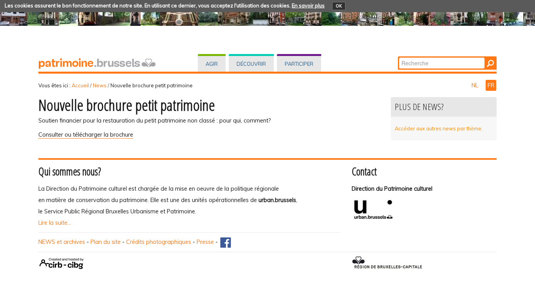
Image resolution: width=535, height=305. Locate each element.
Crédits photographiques (158, 241)
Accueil (80, 85)
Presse (205, 241)
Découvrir (251, 64)
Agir (212, 64)
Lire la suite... (54, 222)
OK (339, 6)
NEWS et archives (61, 241)
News (100, 85)
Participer (299, 64)
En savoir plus (308, 5)
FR (491, 85)
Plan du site (105, 241)
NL (476, 85)
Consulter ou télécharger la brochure (85, 134)
